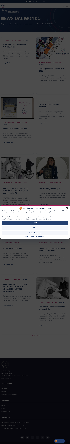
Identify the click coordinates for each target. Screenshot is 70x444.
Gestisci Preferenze (35, 233)
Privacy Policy (40, 236)
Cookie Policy (29, 236)
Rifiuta (35, 228)
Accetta (35, 223)
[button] (67, 208)
